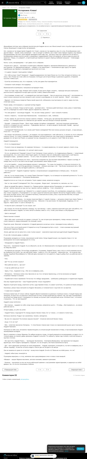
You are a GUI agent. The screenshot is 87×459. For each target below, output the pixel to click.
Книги (4, 7)
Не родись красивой (30, 13)
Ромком (28, 21)
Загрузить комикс (68, 2)
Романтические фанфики (60, 21)
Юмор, (24, 24)
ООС (51, 24)
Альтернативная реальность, (35, 24)
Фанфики (33, 21)
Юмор (39, 21)
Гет (8, 7)
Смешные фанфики (47, 21)
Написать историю (59, 2)
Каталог (6, 458)
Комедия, (46, 24)
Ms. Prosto (14, 7)
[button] (55, 456)
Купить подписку (51, 2)
